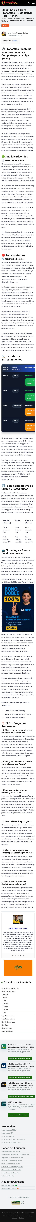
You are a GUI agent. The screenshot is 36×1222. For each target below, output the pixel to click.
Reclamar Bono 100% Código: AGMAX (19, 1058)
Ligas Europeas (6, 1028)
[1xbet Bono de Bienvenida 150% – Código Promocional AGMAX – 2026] (3, 1067)
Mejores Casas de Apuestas (11, 1151)
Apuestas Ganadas (6, 18)
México (5, 1010)
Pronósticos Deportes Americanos (13, 1139)
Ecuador (5, 1007)
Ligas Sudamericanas (8, 991)
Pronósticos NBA (7, 1133)
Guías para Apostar (7, 1176)
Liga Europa (5, 1025)
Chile (4, 1000)
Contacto (21, 1218)
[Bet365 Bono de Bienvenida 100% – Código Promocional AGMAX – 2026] (3, 1048)
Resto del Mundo (7, 1031)
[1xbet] (18, 611)
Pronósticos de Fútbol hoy (10, 988)
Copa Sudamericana (8, 1019)
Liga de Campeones (8, 1022)
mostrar (15, 40)
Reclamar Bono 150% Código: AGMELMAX (21, 1096)
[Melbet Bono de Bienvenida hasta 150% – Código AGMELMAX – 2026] (3, 1087)
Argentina (6, 994)
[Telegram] (13, 956)
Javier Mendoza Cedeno (20, 33)
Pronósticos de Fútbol (8, 1130)
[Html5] (23, 956)
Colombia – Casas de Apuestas (12, 1167)
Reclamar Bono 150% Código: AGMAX (19, 1077)
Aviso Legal (30, 1216)
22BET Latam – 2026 (15, 1102)
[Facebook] (18, 956)
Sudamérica (29, 18)
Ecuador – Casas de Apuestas (11, 1161)
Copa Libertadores (7, 1016)
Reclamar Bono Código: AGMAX (18, 1115)
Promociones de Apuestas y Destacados (15, 1155)
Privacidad (14, 1218)
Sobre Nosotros (7, 1216)
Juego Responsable (19, 1216)
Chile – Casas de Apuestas (10, 1164)
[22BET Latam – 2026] (3, 1106)
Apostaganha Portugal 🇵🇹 (10, 1188)
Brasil (5, 997)
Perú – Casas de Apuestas (10, 1173)
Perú (4, 1013)
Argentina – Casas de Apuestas (12, 1158)
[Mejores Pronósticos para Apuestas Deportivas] (9, 2)
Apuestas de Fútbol (19, 18)
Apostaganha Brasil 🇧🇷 (9, 1185)
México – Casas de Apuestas (11, 1170)
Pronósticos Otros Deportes (11, 1142)
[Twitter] (21, 956)
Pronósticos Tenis (7, 1136)
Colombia (6, 1004)
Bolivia (3, 20)
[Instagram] (15, 956)
